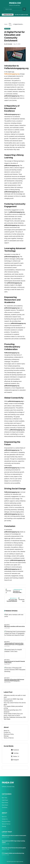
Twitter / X (16, 756)
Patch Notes (5, 802)
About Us (6, 730)
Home (5, 24)
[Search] (24, 9)
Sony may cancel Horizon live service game (14, 847)
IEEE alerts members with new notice (14, 626)
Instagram (16, 759)
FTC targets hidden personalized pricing (13, 853)
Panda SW (15, 3)
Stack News (5, 805)
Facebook (16, 750)
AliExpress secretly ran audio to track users (14, 835)
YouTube (15, 753)
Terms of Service (9, 738)
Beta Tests (4, 797)
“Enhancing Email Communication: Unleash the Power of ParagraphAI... (14, 644)
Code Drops (5, 800)
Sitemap (6, 736)
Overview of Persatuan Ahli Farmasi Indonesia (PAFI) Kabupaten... (14, 680)
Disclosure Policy (9, 734)
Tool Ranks (4, 807)
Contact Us (7, 732)
